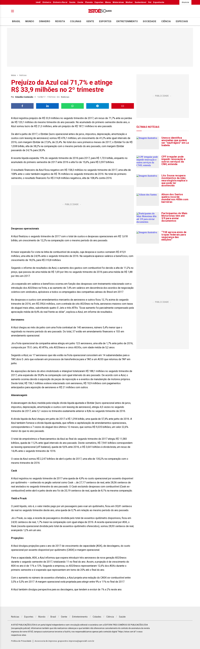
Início (13, 75)
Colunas (75, 21)
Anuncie (185, 2)
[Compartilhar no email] (122, 106)
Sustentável (140, 2)
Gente (80, 2)
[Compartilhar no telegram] (97, 106)
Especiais (182, 21)
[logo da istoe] (100, 11)
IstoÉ (38, 2)
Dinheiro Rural (60, 2)
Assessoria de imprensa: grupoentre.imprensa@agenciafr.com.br (64, 641)
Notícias (23, 75)
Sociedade (149, 21)
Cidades (97, 616)
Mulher (129, 2)
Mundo (29, 21)
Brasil (16, 21)
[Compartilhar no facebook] (22, 106)
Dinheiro (46, 2)
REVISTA (60, 21)
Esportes (99, 2)
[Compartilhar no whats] (72, 106)
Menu (108, 2)
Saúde (72, 2)
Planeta (89, 2)
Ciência (166, 21)
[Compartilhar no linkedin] (47, 106)
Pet (149, 2)
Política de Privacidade (21, 641)
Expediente (158, 2)
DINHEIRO (44, 21)
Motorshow (118, 2)
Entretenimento (127, 21)
